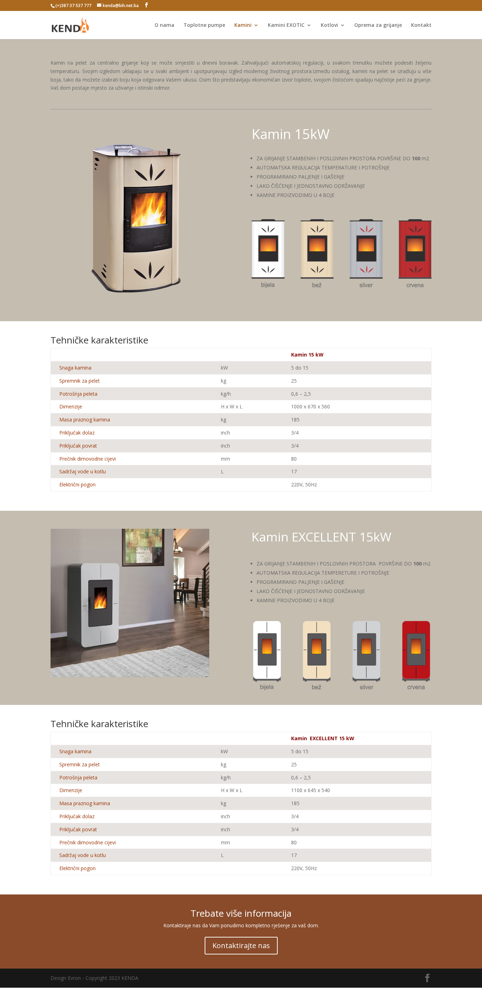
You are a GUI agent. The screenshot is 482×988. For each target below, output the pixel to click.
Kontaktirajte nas (241, 945)
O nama (164, 25)
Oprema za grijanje (378, 25)
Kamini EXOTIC (286, 25)
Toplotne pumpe (204, 25)
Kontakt (421, 25)
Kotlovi (329, 25)
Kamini (243, 25)
